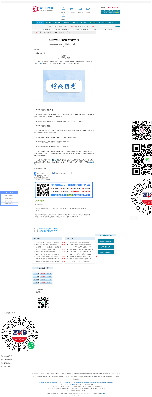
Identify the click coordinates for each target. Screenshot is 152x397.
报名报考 (48, 22)
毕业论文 (49, 279)
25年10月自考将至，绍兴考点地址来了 (47, 249)
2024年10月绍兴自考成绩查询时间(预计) (47, 254)
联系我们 (106, 382)
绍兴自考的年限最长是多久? (48, 231)
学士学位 (36, 279)
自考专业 (66, 22)
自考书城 (84, 22)
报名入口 (75, 22)
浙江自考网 (43, 32)
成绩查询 (43, 276)
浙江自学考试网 (77, 382)
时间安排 (49, 273)
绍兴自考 (50, 32)
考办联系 (43, 282)
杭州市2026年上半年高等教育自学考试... (81, 252)
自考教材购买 (100, 382)
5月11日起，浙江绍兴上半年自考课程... (47, 244)
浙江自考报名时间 (64, 382)
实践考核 (43, 279)
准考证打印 (36, 276)
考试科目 (110, 22)
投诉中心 (103, 393)
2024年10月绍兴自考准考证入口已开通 (47, 256)
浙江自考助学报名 (106, 241)
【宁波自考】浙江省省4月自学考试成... (80, 256)
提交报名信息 (37, 177)
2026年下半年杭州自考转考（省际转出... (81, 244)
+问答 (68, 58)
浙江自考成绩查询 (106, 252)
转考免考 (36, 282)
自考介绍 (36, 273)
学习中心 (92, 22)
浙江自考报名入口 (106, 247)
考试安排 (57, 22)
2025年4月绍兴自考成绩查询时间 (45, 252)
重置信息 (45, 177)
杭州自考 (71, 382)
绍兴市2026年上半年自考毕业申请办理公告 (48, 242)
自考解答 (101, 22)
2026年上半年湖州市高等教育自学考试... (81, 259)
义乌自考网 (93, 382)
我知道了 (64, 56)
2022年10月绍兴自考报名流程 (48, 229)
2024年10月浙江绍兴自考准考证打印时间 (47, 261)
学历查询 (49, 282)
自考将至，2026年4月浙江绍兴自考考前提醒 (48, 247)
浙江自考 (47, 382)
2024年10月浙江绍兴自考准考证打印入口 (47, 259)
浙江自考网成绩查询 (55, 382)
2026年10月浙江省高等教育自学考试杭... (81, 247)
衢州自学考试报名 (86, 382)
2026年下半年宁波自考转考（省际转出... (81, 242)
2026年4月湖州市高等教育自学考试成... (80, 254)
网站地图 (111, 382)
